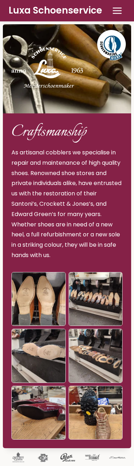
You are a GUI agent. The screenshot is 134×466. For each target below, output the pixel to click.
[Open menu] (117, 10)
